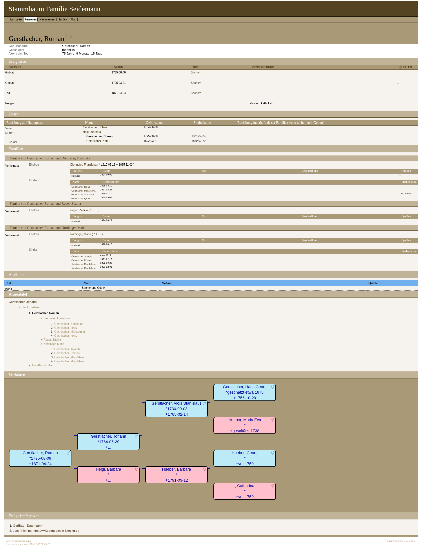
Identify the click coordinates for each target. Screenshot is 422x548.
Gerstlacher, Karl (97, 140)
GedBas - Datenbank (27, 525)
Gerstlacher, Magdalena (83, 264)
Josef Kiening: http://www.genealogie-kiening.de (46, 530)
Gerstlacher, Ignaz (80, 187)
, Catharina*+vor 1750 (244, 491)
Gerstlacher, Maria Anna (83, 191)
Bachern (196, 72)
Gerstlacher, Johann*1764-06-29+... (108, 441)
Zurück (63, 19)
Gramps (21, 541)
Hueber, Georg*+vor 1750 (245, 458)
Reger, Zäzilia (79, 210)
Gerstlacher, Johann (95, 127)
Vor (73, 19)
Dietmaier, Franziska (83, 164)
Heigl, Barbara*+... (108, 474)
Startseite (15, 19)
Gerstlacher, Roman (81, 260)
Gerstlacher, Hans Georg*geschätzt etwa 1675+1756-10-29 (245, 392)
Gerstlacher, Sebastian (83, 194)
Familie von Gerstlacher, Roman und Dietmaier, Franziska (50, 158)
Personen (30, 19)
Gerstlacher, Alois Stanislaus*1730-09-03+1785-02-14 (176, 408)
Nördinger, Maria (80, 234)
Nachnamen (47, 19)
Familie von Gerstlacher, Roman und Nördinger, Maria (47, 228)
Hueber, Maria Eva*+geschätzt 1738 (244, 425)
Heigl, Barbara (92, 131)
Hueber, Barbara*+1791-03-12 (176, 474)
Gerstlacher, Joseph (81, 256)
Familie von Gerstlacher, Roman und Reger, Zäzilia (45, 203)
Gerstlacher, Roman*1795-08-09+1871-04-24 (40, 458)
